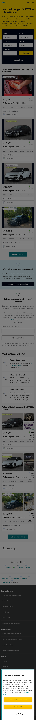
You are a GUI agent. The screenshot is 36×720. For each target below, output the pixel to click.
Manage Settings (18, 714)
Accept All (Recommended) (17, 700)
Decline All (18, 707)
